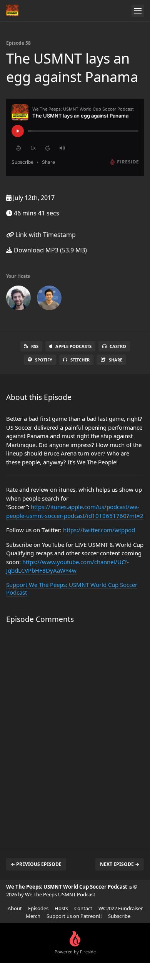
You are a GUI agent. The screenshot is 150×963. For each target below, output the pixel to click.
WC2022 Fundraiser (120, 908)
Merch (33, 916)
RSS (34, 346)
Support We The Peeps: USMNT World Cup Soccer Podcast (71, 588)
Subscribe (119, 916)
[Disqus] (75, 732)
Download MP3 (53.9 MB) (49, 250)
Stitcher (80, 360)
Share (115, 360)
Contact (83, 908)
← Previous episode (36, 864)
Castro (118, 346)
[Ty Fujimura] (49, 299)
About (15, 908)
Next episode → (119, 864)
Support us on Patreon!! (74, 916)
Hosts (61, 908)
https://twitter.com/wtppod (99, 530)
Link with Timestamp (45, 234)
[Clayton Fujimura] (18, 299)
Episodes (38, 908)
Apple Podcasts (73, 346)
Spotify (43, 360)
